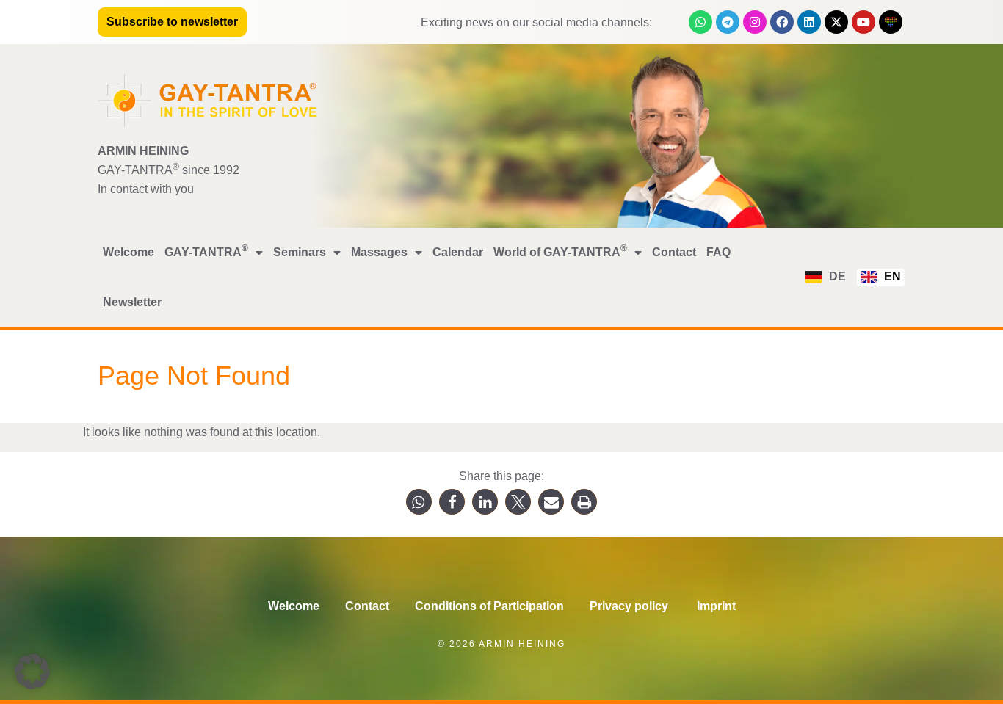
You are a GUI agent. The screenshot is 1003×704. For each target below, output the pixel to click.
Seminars (299, 252)
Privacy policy (630, 606)
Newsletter (132, 302)
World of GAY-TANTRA (560, 250)
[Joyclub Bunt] (890, 22)
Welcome (128, 252)
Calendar (457, 252)
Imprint (716, 606)
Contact (674, 252)
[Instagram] (755, 22)
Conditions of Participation (489, 606)
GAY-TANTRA (206, 250)
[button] (419, 502)
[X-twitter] (836, 22)
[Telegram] (727, 22)
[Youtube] (863, 22)
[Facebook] (782, 22)
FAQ (718, 252)
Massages (379, 252)
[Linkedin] (809, 22)
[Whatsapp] (700, 22)
